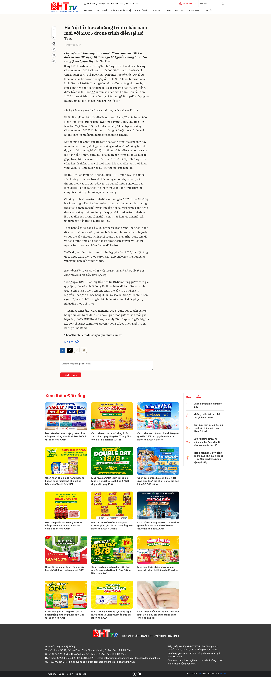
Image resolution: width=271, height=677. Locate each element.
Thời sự (88, 10)
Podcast (157, 10)
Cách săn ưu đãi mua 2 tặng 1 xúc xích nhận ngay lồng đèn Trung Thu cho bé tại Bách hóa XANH (111, 436)
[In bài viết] (54, 61)
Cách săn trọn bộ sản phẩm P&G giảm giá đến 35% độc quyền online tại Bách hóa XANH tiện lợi (158, 436)
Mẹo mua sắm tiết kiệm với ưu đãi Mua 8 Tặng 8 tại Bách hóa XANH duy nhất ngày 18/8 (110, 481)
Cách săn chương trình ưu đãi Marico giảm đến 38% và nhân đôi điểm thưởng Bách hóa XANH (158, 525)
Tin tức (208, 10)
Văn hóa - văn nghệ (121, 10)
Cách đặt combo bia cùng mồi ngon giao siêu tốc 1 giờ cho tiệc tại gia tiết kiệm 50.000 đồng (158, 481)
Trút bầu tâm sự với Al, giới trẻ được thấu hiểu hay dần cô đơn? (208, 428)
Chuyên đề (101, 10)
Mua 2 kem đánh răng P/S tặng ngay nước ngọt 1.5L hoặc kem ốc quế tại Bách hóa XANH (111, 614)
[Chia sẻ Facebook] (54, 43)
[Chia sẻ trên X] (54, 49)
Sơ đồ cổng (81, 674)
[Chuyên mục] (47, 7)
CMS (202, 674)
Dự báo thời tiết (174, 10)
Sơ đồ (61, 674)
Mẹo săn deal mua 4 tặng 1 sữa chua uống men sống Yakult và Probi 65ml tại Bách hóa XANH (65, 436)
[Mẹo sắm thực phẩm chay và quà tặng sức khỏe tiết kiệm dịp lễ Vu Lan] (158, 550)
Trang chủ (51, 674)
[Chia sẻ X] (70, 350)
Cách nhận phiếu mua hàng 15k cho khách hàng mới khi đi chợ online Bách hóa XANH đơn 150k (64, 481)
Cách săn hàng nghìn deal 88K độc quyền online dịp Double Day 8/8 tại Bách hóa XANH (111, 570)
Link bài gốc (71, 342)
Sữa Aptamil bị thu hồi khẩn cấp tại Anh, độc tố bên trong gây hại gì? (207, 442)
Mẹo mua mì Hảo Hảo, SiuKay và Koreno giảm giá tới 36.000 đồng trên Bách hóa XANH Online (112, 525)
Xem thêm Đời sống (65, 395)
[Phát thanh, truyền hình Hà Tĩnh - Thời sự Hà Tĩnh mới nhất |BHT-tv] (64, 7)
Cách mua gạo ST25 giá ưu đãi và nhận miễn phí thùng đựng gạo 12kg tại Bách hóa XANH (64, 614)
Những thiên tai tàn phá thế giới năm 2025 (207, 416)
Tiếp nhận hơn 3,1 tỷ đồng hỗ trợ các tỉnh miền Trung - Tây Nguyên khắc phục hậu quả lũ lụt (208, 457)
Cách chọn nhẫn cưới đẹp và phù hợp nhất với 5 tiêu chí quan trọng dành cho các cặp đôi (158, 614)
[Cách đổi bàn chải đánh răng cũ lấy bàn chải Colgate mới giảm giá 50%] (66, 550)
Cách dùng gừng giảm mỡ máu (208, 405)
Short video (193, 10)
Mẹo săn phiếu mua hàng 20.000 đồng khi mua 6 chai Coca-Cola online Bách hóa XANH (63, 525)
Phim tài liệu (141, 10)
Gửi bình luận (71, 375)
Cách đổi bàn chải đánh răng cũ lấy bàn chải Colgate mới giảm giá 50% (64, 569)
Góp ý (70, 674)
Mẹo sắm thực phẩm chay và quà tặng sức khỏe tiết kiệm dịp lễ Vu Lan (157, 569)
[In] (84, 350)
